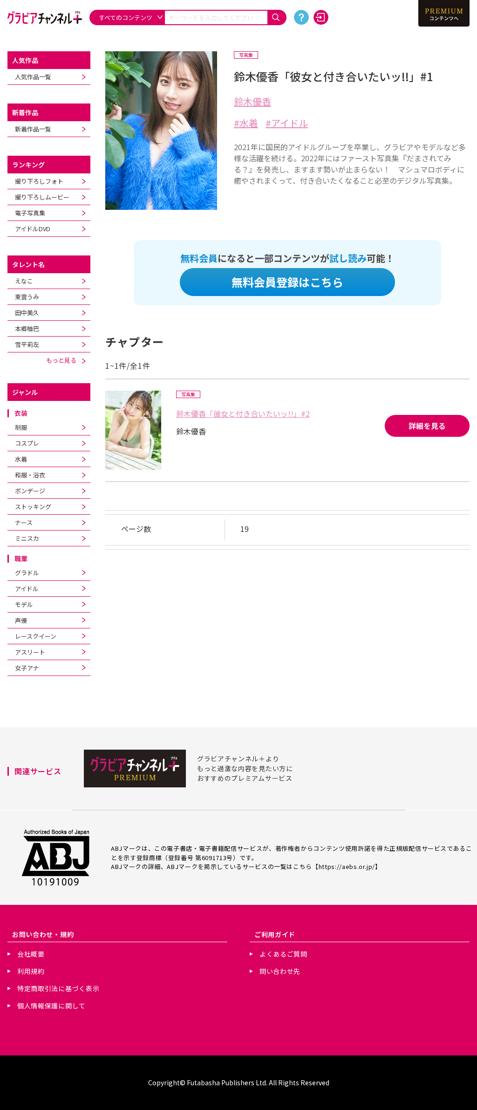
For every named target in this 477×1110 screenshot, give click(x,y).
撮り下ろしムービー (42, 197)
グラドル (27, 572)
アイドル (27, 588)
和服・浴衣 (30, 474)
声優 (21, 620)
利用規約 (31, 971)
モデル (24, 604)
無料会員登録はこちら (287, 282)
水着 (21, 459)
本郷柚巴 (27, 328)
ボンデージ (30, 490)
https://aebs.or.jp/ (347, 866)
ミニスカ (27, 538)
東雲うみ (27, 296)
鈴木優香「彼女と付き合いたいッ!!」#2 (243, 413)
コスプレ (27, 443)
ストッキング (33, 506)
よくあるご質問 (283, 953)
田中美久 (27, 312)
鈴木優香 (252, 101)
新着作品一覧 (33, 128)
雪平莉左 (27, 344)
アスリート (30, 652)
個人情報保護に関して (51, 1005)
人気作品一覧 (33, 76)
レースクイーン (35, 636)
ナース (24, 522)
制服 (21, 427)
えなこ (24, 280)
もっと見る (64, 360)
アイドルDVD (32, 228)
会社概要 (31, 953)
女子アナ (27, 667)
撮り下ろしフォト (39, 181)
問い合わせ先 (279, 971)
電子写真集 (30, 212)
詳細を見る (427, 425)
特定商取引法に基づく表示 (58, 988)
